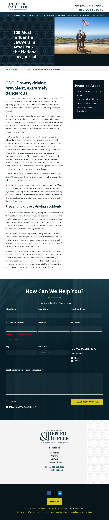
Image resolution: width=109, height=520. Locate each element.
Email (76, 361)
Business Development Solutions (66, 512)
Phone (42, 323)
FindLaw (89, 512)
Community (60, 15)
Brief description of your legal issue (24, 370)
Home (7, 15)
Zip (8, 346)
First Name (12, 309)
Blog (93, 15)
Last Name (44, 309)
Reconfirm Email (15, 323)
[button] (107, 504)
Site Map (32, 512)
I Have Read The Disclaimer (22, 407)
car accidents (41, 122)
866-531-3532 (91, 10)
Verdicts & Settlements (45, 15)
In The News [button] (84, 15)
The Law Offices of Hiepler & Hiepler (48, 508)
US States (43, 346)
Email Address (79, 309)
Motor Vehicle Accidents (87, 99)
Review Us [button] (54, 501)
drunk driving (26, 216)
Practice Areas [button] (27, 15)
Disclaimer (11, 401)
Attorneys (15, 15)
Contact (100, 15)
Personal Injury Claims (86, 103)
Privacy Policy (43, 512)
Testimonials (72, 15)
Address (75, 323)
